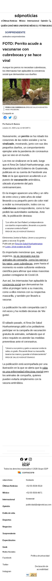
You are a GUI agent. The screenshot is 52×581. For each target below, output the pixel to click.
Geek (5, 547)
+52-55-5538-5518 (34, 486)
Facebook (7, 558)
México (22, 21)
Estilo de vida (9, 513)
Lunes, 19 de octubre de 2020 (18, 247)
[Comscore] (26, 472)
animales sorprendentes (14, 36)
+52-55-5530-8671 (34, 493)
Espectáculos (9, 540)
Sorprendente (9, 533)
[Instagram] (30, 459)
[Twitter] (10, 117)
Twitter (5, 565)
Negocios (7, 527)
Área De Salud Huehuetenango (28, 244)
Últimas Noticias (10, 21)
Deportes (7, 520)
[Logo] (26, 15)
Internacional (33, 21)
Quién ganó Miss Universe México (19, 26)
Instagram (7, 571)
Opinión (44, 21)
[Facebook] (5, 117)
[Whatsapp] (15, 117)
